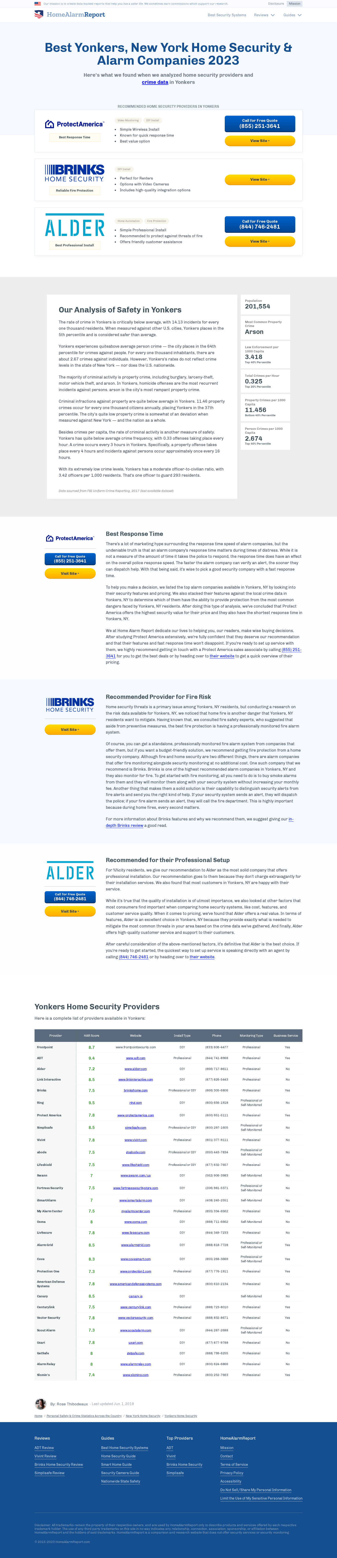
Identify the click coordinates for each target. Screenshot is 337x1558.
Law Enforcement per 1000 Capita (262, 349)
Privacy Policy (231, 1473)
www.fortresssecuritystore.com (135, 1188)
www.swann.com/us (135, 1175)
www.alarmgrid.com (135, 1245)
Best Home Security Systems (124, 1448)
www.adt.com (135, 1058)
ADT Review (44, 1448)
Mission (294, 3)
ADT (170, 1448)
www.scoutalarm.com (135, 1330)
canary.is (135, 1296)
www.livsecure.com (136, 1232)
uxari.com (136, 1342)
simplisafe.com (135, 1127)
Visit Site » (70, 573)
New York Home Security (143, 1416)
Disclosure (276, 3)
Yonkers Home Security (181, 1416)
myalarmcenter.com (135, 1211)
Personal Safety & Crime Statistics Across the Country (84, 1416)
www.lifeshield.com (135, 1165)
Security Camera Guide (120, 1473)
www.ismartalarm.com (135, 1200)
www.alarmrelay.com (135, 1364)
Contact (226, 1456)
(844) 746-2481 (260, 226)
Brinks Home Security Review (59, 1465)
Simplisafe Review (50, 1473)
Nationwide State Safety (120, 1482)
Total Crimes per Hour (262, 376)
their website (222, 656)
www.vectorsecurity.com (135, 1318)
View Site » (260, 140)
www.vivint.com (136, 1140)
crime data (155, 82)
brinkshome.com (136, 1090)
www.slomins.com (135, 1375)
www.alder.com (136, 1069)
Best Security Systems (227, 15)
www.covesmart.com (135, 1259)
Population (253, 301)
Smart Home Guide (116, 1465)
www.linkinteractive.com (135, 1079)
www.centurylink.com (135, 1307)
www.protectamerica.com (135, 1115)
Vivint (171, 1456)
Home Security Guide (118, 1456)
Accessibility (230, 1482)
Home (38, 1416)
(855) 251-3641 (260, 126)
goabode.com (135, 1152)
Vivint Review (45, 1456)
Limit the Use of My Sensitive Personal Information (261, 1499)
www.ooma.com (135, 1222)
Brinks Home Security (184, 1465)
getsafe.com (135, 1353)
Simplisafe (175, 1473)
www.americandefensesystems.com (136, 1284)
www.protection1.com (135, 1271)
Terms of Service (234, 1465)
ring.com (136, 1103)
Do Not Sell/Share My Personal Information (255, 1490)
